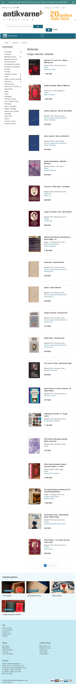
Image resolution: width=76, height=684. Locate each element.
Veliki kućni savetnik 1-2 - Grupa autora (55, 415)
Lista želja (5, 652)
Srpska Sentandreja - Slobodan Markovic (55, 162)
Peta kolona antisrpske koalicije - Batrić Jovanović (56, 440)
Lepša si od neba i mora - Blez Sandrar (58, 212)
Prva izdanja (7, 596)
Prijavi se (49, 8)
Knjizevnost (8, 81)
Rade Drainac (48, 549)
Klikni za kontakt (16, 670)
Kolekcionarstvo (9, 84)
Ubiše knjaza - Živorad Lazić (54, 338)
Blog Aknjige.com (44, 646)
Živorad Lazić (48, 322)
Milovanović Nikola (50, 69)
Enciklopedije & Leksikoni (12, 64)
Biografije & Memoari (11, 59)
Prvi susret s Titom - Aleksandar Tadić (58, 363)
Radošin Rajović (49, 498)
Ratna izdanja (57, 596)
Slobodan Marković (50, 170)
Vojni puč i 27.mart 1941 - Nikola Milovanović (55, 61)
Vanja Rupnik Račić (59, 524)
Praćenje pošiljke (7, 654)
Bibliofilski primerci (10, 57)
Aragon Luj (47, 196)
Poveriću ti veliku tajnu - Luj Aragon (57, 186)
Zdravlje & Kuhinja (10, 124)
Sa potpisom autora (34, 596)
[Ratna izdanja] (62, 587)
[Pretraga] (38, 26)
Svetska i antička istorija (51, 496)
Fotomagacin (43, 650)
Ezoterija (7, 69)
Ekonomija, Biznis (9, 62)
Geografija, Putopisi (10, 74)
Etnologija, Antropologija (12, 67)
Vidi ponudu (8, 590)
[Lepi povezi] (13, 606)
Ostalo (6, 94)
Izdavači (15, 43)
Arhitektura (7, 54)
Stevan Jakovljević (50, 120)
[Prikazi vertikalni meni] (5, 36)
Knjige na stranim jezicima (12, 79)
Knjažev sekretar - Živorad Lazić (55, 313)
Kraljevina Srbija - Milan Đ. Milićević (57, 85)
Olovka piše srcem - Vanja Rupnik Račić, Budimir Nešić (56, 516)
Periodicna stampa (10, 99)
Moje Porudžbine (7, 650)
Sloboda (24, 43)
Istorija (6, 77)
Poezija (46, 219)
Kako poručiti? (6, 634)
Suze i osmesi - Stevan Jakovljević (56, 136)
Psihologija (7, 104)
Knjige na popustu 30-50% (12, 614)
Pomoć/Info (6, 632)
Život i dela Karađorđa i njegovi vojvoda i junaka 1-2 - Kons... (55, 465)
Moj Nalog (5, 646)
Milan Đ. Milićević (49, 95)
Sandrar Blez (48, 221)
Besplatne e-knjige (45, 648)
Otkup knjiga (43, 652)
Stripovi (6, 119)
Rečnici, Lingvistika (10, 106)
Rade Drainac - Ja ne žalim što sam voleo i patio (57, 541)
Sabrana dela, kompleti (11, 111)
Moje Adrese (6, 648)
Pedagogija (7, 96)
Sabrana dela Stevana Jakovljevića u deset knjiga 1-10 (57, 238)
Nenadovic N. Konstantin (52, 473)
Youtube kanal (43, 654)
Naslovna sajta (7, 628)
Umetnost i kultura (10, 121)
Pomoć (58, 7)
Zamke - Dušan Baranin (52, 287)
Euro (63, 7)
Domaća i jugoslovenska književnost (55, 118)
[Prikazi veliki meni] (42, 35)
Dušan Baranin (48, 271)
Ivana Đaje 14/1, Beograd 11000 (14, 666)
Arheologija (7, 52)
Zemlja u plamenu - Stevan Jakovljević (58, 111)
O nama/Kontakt (7, 630)
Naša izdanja (8, 89)
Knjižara (4, 636)
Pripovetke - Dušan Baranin (54, 262)
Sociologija (7, 114)
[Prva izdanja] (13, 587)
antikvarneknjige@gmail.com (17, 668)
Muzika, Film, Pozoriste (11, 86)
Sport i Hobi (8, 116)
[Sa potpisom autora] (38, 587)
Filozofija (7, 72)
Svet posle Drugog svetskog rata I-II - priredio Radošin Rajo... (57, 490)
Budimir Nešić (48, 524)
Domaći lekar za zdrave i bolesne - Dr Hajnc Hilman (57, 389)
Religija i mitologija (10, 109)
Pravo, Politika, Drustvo (11, 101)
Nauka (6, 91)
